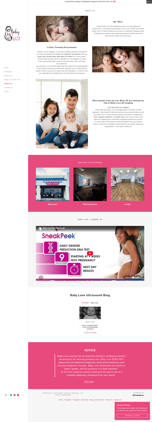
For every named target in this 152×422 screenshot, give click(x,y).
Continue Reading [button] (90, 332)
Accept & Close (132, 415)
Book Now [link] (8, 76)
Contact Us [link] (8, 87)
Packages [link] (8, 72)
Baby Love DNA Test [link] (12, 79)
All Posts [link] (85, 303)
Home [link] (6, 68)
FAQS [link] (6, 91)
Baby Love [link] (94, 303)
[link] (13, 34)
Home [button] (61, 400)
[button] (6, 395)
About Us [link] (8, 83)
